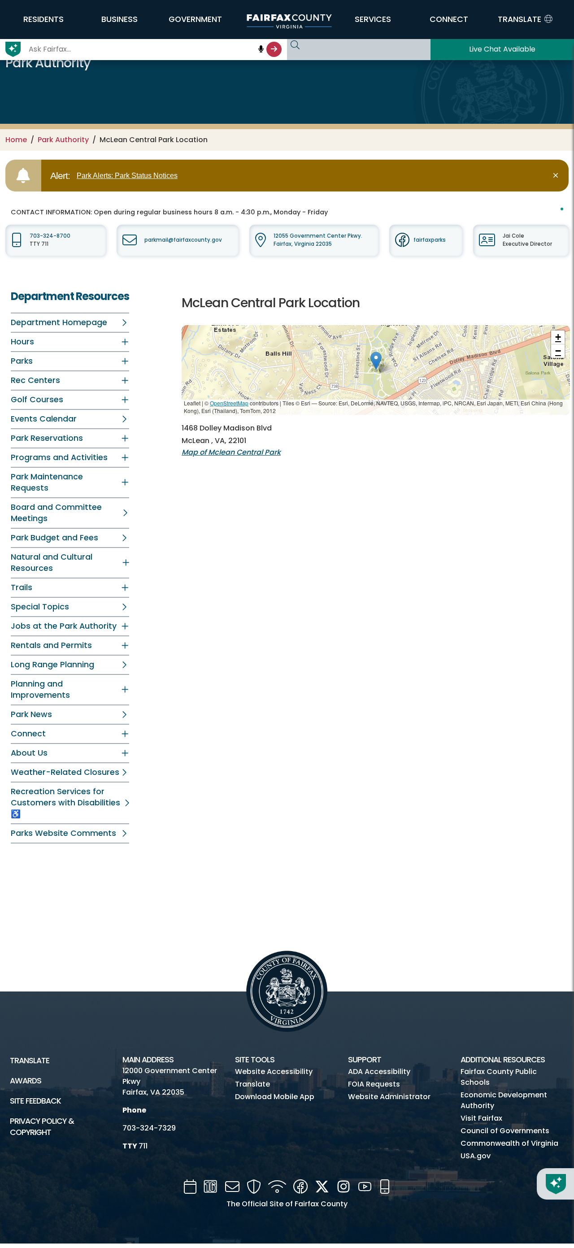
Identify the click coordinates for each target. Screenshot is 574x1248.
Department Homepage (59, 322)
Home (16, 140)
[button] (43, 19)
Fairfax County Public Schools (499, 1076)
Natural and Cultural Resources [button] (51, 563)
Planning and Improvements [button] (40, 689)
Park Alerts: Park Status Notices (127, 175)
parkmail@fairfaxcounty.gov (183, 240)
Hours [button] (22, 341)
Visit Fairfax (481, 1118)
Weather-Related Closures (65, 772)
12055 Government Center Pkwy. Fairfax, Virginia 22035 (318, 239)
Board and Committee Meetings (56, 513)
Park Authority (63, 140)
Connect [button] (28, 733)
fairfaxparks (429, 240)
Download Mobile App (274, 1096)
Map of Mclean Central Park (231, 452)
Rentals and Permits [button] (51, 645)
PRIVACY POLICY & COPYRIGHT (42, 1127)
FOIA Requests (374, 1084)
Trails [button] (21, 587)
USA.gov (476, 1156)
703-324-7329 (149, 1128)
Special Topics (40, 606)
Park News (31, 714)
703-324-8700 (50, 235)
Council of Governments (505, 1131)
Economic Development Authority (504, 1100)
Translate (29, 1060)
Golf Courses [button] (37, 399)
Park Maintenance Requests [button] (47, 482)
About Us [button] (29, 753)
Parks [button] (22, 361)
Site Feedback (35, 1101)
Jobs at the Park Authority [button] (64, 626)
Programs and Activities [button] (59, 457)
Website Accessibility (274, 1071)
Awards (25, 1080)
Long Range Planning (52, 664)
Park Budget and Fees (54, 537)
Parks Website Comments (63, 833)
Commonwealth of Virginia (509, 1143)
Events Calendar (44, 418)
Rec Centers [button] (35, 380)
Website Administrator (389, 1096)
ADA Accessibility (379, 1071)
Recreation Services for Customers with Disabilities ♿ (65, 802)
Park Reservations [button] (47, 438)
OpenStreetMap (229, 403)
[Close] (557, 175)
